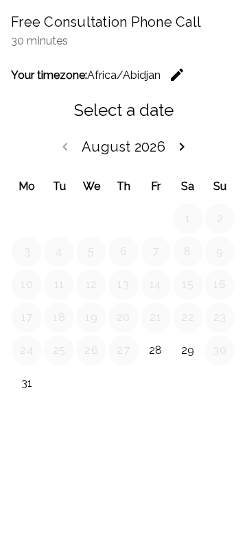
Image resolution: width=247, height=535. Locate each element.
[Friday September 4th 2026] (156, 383)
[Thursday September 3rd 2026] (123, 383)
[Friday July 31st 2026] (156, 219)
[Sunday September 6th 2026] (219, 383)
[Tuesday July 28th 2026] (59, 219)
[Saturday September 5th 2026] (188, 383)
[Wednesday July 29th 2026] (91, 219)
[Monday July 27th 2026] (27, 219)
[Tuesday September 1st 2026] (59, 383)
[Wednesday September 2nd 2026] (91, 383)
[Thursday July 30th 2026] (123, 219)
